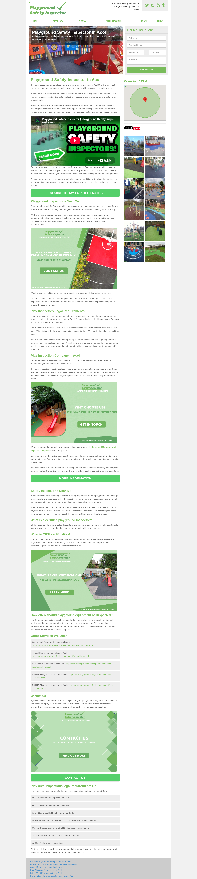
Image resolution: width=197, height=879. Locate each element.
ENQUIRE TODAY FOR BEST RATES (75, 193)
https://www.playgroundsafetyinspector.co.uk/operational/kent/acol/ (63, 645)
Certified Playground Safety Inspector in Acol (50, 861)
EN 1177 (160, 21)
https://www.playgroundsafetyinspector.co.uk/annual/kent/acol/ (61, 656)
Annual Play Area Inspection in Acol (46, 867)
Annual (82, 21)
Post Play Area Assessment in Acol (46, 870)
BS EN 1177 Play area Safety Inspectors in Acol (51, 876)
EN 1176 (144, 21)
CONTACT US (75, 777)
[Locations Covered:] (29, 2)
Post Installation (114, 21)
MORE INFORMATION (75, 478)
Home (35, 21)
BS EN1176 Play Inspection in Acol (46, 873)
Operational (57, 21)
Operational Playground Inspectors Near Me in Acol (53, 864)
